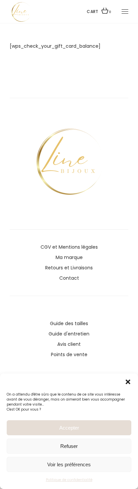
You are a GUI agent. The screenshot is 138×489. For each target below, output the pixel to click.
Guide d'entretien (69, 333)
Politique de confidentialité (69, 479)
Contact (69, 278)
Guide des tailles (69, 323)
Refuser (69, 446)
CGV (46, 247)
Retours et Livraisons (69, 267)
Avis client (69, 344)
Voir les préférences (69, 464)
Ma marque (69, 257)
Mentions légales (78, 247)
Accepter (69, 428)
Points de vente (69, 354)
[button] (128, 382)
